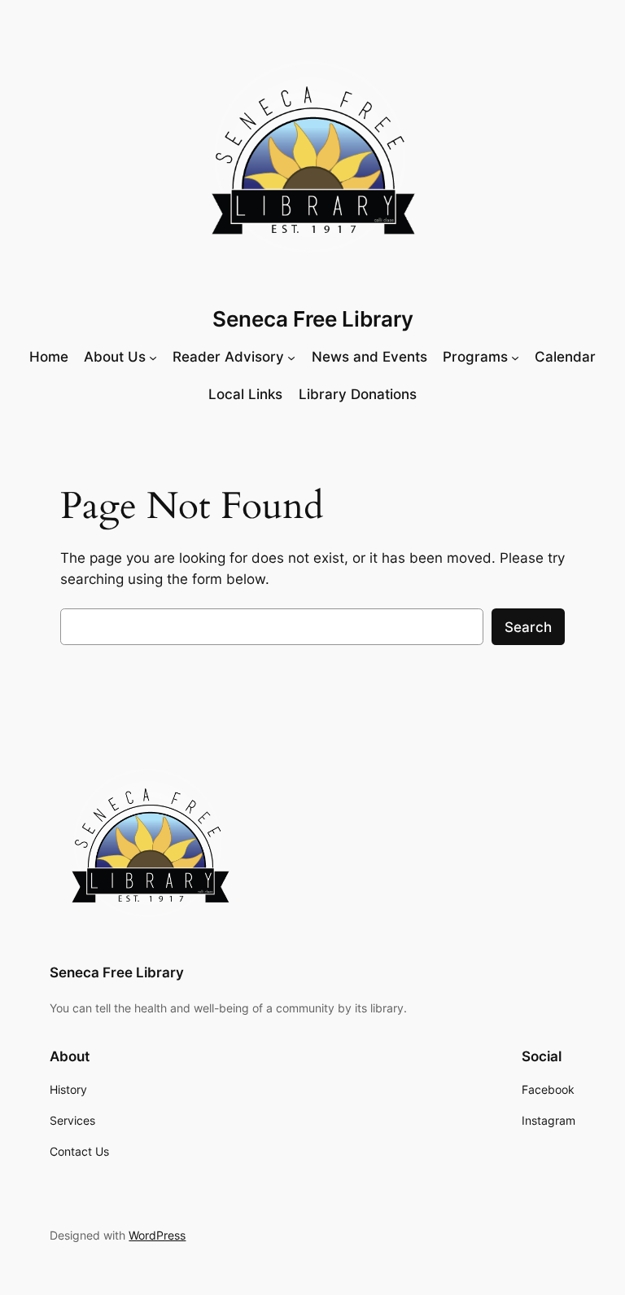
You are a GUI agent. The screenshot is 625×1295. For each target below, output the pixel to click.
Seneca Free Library (312, 318)
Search (528, 627)
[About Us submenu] (153, 357)
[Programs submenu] (515, 357)
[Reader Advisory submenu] (291, 357)
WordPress (157, 1235)
